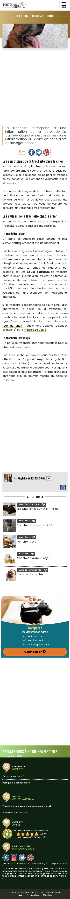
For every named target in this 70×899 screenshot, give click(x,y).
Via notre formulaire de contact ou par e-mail (26, 806)
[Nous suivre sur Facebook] (5, 857)
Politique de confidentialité (16, 782)
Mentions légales (34, 895)
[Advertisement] (35, 87)
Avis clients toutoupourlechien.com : (31, 830)
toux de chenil (12, 326)
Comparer (33, 651)
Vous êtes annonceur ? (14, 812)
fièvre (39, 199)
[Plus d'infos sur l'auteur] (48, 478)
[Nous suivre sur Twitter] (22, 857)
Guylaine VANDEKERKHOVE (31, 478)
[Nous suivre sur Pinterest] (30, 857)
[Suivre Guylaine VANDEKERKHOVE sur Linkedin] (63, 487)
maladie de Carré (35, 330)
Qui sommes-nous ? (13, 776)
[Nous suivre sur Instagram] (14, 857)
